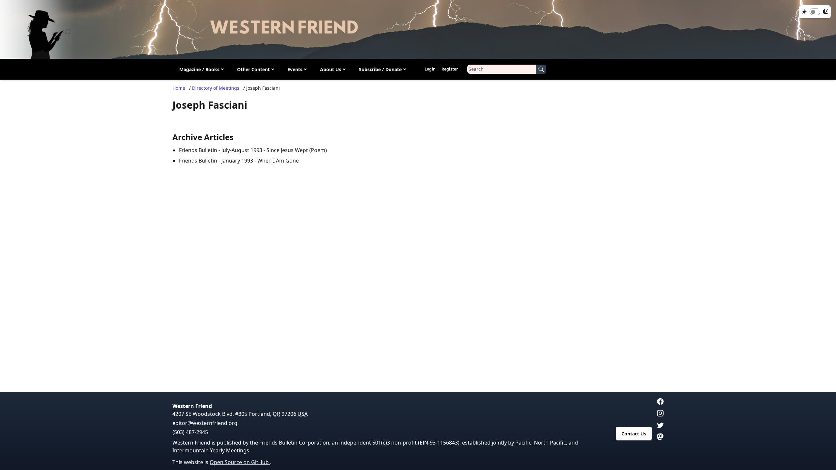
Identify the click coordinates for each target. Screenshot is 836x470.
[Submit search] (541, 69)
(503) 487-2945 (190, 432)
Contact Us (633, 434)
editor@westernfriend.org (204, 423)
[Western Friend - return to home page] (418, 29)
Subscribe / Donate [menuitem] (380, 69)
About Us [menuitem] (330, 69)
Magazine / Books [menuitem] (199, 69)
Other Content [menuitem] (253, 69)
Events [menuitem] (294, 69)
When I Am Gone (278, 160)
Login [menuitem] (430, 69)
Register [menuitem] (450, 69)
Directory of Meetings (215, 88)
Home (178, 88)
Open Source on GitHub (240, 462)
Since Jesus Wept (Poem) (296, 150)
